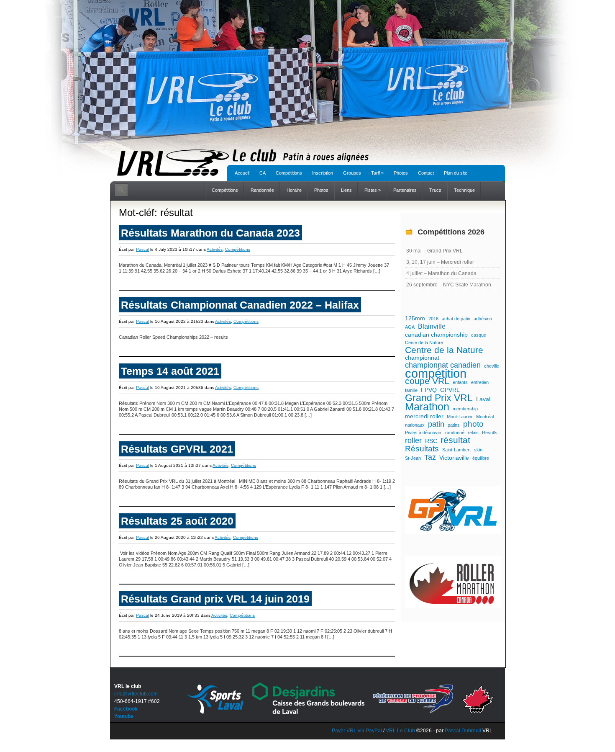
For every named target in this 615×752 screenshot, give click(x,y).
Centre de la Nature (444, 350)
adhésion (483, 318)
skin (478, 449)
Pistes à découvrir (423, 432)
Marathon (427, 407)
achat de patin (456, 318)
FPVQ (429, 389)
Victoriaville (454, 457)
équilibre (480, 458)
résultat (455, 440)
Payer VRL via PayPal (357, 731)
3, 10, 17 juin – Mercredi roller (440, 262)
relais (473, 432)
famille (411, 390)
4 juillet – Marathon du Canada (441, 273)
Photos (401, 172)
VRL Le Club (401, 731)
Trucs (435, 190)
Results (489, 432)
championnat (422, 357)
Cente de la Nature (424, 342)
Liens (346, 190)
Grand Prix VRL (439, 398)
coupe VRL (427, 381)
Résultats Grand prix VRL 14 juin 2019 (215, 599)
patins (454, 425)
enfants (460, 382)
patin (436, 424)
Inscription (322, 172)
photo (473, 424)
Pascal (142, 249)
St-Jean (413, 458)
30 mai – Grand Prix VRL (434, 251)
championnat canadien (443, 365)
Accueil (242, 172)
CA (262, 172)
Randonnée (262, 190)
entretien (480, 382)
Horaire (294, 190)
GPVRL (450, 389)
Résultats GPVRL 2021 (177, 449)
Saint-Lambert (456, 449)
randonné (454, 432)
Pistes (372, 190)
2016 (433, 318)
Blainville (432, 326)
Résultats (422, 449)
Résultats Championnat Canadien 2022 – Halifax (240, 305)
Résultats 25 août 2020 (177, 521)
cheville (491, 365)
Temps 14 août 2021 (170, 371)
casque (478, 334)
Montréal (485, 416)
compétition (435, 373)
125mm (415, 318)
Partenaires (405, 190)
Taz (430, 457)
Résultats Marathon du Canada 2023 (210, 233)
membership (465, 408)
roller (413, 440)
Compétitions (289, 172)
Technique (464, 190)
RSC (431, 441)
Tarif (377, 172)
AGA (410, 327)
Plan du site (455, 172)
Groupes (352, 172)
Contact (426, 172)
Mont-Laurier (460, 416)
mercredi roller (424, 416)
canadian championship (436, 334)
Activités (215, 249)
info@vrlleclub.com (136, 694)
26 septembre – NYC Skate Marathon (448, 285)
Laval (483, 399)
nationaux (415, 425)
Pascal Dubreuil (463, 731)
